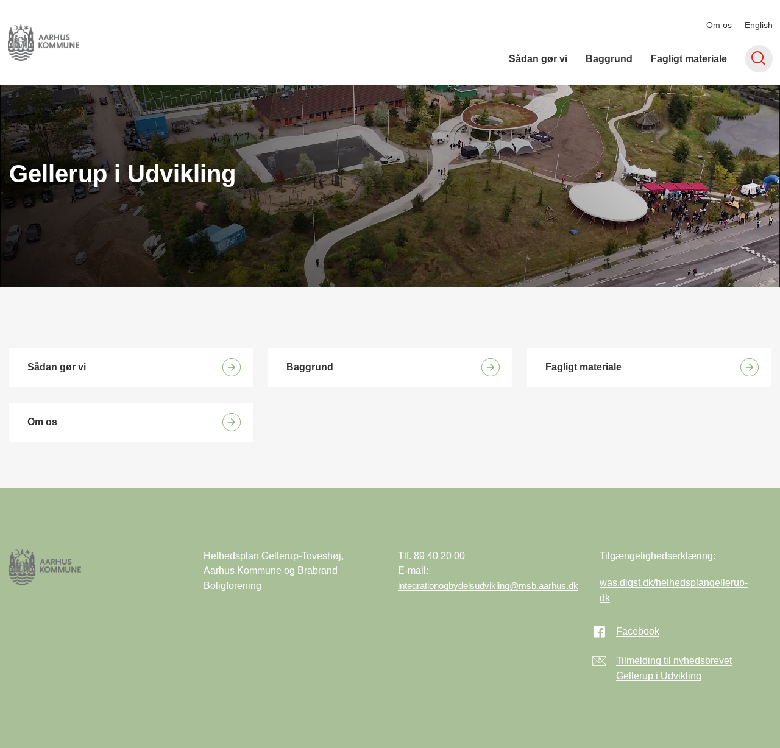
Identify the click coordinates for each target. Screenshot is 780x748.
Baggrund (609, 59)
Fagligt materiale (689, 59)
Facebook (637, 631)
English (759, 25)
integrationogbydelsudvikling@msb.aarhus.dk (488, 586)
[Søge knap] (759, 58)
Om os (719, 25)
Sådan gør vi (538, 59)
